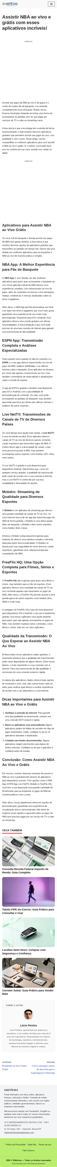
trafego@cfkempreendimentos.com (19, 1132)
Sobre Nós (31, 1144)
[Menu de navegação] (51, 4)
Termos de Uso (44, 1144)
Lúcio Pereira (28, 1025)
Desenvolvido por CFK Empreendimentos (28, 1164)
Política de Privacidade (15, 1144)
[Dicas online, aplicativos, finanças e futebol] (10, 4)
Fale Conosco (28, 1150)
